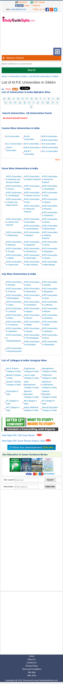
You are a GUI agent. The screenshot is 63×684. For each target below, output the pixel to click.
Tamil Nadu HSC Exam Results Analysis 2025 (23, 441)
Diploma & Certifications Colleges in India (49, 385)
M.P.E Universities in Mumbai (14, 283)
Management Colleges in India (49, 370)
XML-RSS (31, 675)
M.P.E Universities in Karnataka (32, 220)
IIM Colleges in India (30, 402)
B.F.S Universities (31, 144)
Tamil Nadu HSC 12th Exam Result (18, 435)
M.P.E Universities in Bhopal (50, 310)
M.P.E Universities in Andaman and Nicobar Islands (14, 179)
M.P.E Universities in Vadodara (50, 329)
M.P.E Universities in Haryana (50, 207)
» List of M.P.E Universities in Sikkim (42, 76)
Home (4, 76)
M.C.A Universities (50, 151)
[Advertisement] (14, 37)
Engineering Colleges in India (31, 370)
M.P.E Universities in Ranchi (32, 316)
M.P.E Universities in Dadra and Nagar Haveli (14, 202)
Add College (39, 2)
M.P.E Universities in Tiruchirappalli (32, 336)
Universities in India (18, 76)
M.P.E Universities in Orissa (50, 243)
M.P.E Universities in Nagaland (32, 243)
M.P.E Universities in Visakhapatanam (14, 338)
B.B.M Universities (50, 140)
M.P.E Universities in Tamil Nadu (32, 256)
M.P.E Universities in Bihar (32, 187)
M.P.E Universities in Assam (14, 187)
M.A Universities (49, 144)
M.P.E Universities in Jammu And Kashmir (14, 222)
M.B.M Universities (50, 147)
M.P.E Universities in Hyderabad (32, 290)
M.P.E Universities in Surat (50, 296)
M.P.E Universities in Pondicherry (32, 250)
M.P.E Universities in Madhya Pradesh (50, 235)
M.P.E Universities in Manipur (32, 233)
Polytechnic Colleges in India (49, 376)
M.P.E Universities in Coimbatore (32, 303)
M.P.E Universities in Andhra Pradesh (32, 178)
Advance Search (15, 57)
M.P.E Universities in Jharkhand (50, 214)
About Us (32, 659)
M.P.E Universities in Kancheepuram (14, 349)
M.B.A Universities (32, 147)
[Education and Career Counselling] (32, 418)
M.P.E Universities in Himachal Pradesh (32, 209)
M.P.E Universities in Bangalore (50, 290)
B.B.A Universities (49, 136)
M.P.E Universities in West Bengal (50, 263)
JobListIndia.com (18, 9)
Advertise (22, 2)
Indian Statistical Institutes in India (31, 408)
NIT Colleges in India (13, 408)
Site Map (32, 672)
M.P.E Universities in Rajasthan (50, 250)
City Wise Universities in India (19, 273)
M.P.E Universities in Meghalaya (14, 233)
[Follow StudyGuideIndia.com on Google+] (51, 9)
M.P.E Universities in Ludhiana (50, 303)
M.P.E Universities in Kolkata (50, 283)
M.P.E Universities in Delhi (50, 194)
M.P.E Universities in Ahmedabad (14, 296)
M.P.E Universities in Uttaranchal (14, 263)
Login (26, 5)
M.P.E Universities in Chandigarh (50, 187)
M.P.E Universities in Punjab (14, 250)
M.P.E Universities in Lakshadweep (32, 227)
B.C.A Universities (14, 144)
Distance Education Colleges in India (49, 394)
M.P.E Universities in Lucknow (14, 310)
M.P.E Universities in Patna (14, 316)
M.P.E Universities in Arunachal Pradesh (50, 179)
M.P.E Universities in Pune (32, 296)
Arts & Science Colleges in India (13, 370)
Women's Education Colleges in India (31, 394)
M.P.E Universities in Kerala (50, 220)
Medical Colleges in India (13, 376)
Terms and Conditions (31, 669)
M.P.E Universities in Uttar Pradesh (32, 263)
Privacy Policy (32, 666)
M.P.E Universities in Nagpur (32, 310)
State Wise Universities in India (20, 168)
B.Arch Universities (29, 137)
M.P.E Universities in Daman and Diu (32, 194)
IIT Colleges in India (12, 402)
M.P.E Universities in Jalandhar (14, 329)
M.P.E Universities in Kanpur (32, 329)
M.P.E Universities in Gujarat (50, 200)
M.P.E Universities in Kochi (50, 336)
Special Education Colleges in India (50, 408)
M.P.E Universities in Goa (32, 200)
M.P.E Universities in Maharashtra (50, 227)
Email (8, 89)
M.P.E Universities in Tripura (50, 256)
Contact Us (32, 663)
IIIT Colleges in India (48, 402)
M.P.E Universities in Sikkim (14, 256)
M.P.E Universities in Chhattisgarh (14, 194)
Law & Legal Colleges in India (31, 376)
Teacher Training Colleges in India (13, 383)
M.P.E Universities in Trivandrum (14, 323)
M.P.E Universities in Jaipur (14, 303)
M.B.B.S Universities (29, 152)
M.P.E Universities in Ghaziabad (32, 343)
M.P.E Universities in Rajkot (32, 323)
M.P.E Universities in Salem (50, 323)
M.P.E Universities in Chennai (14, 290)
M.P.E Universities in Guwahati (50, 316)
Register (36, 5)
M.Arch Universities (11, 149)
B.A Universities (13, 136)
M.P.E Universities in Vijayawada (50, 343)
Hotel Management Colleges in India (31, 385)
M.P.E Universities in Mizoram (14, 243)
